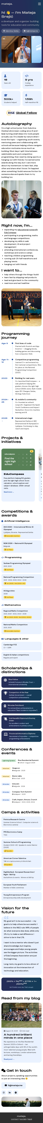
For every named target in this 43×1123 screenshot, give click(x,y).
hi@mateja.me (32, 31)
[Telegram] (15, 1092)
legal (30, 1119)
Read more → (9, 492)
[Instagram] (3, 1092)
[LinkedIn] (9, 1092)
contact (15, 1119)
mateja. (7, 4)
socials (23, 1119)
